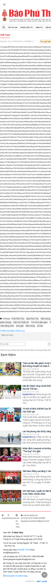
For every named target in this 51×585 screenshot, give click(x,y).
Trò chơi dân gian (39, 322)
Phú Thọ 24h (12, 27)
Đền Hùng (45, 318)
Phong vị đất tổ (26, 27)
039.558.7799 (23, 550)
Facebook (12, 518)
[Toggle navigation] (4, 4)
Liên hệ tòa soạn (18, 522)
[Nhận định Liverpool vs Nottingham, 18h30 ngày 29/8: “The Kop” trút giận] (10, 454)
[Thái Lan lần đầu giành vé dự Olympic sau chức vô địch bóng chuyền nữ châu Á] (10, 369)
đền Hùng (30, 326)
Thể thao (5, 35)
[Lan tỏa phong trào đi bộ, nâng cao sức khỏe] (10, 437)
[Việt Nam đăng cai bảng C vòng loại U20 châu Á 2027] (10, 477)
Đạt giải (19, 326)
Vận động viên (7, 326)
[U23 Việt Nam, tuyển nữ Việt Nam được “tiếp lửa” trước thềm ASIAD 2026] (10, 497)
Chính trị (39, 27)
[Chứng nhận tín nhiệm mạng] (15, 576)
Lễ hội (40, 326)
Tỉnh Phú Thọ (17, 318)
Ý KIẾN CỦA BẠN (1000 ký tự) (12, 331)
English (5, 518)
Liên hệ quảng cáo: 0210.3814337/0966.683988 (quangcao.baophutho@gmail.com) (35, 518)
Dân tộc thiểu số (21, 322)
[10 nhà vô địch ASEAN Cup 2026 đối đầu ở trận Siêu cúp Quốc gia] (10, 414)
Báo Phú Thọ (32, 318)
